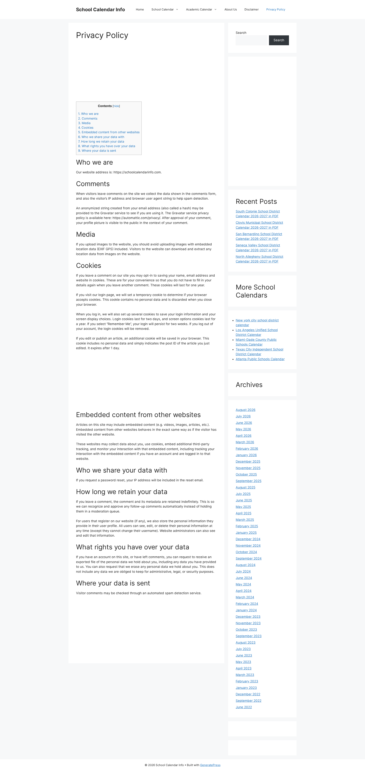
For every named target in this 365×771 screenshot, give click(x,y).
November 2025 (248, 468)
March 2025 (245, 520)
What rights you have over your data (106, 146)
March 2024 (245, 597)
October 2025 (246, 474)
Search (241, 33)
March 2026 (245, 442)
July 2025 (243, 494)
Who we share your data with (101, 137)
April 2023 (244, 668)
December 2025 (248, 461)
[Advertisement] (146, 73)
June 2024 (244, 578)
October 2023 (246, 629)
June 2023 (244, 655)
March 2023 (245, 675)
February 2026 (247, 449)
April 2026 (244, 436)
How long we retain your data (101, 141)
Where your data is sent (97, 150)
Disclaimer (251, 9)
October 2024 (246, 552)
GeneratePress (210, 765)
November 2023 (248, 623)
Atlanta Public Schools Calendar (260, 359)
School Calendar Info (100, 9)
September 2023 (249, 636)
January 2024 (246, 610)
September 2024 (249, 558)
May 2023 (243, 662)
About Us (231, 9)
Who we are (88, 114)
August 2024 (246, 565)
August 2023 (246, 642)
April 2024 (244, 591)
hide (116, 106)
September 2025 (248, 481)
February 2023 (247, 681)
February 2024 (247, 604)
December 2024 (248, 539)
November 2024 (248, 545)
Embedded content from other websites (109, 132)
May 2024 (243, 584)
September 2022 (248, 701)
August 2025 (245, 487)
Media (84, 123)
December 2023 (248, 617)
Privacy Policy (275, 9)
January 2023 (246, 688)
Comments (87, 118)
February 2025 (247, 526)
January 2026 (246, 455)
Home (140, 9)
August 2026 (246, 410)
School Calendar (163, 9)
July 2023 (243, 649)
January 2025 (246, 533)
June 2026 (244, 423)
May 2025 (243, 507)
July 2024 (243, 571)
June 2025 (244, 500)
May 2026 (243, 429)
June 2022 (244, 707)
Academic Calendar (199, 9)
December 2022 (248, 694)
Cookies (85, 127)
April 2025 (243, 513)
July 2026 (243, 416)
